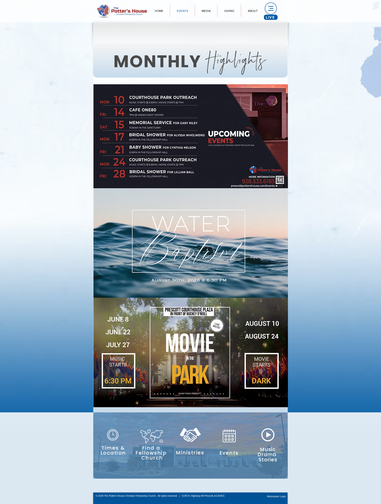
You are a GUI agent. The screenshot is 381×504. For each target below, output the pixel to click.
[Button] (190, 439)
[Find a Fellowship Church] (151, 438)
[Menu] (271, 8)
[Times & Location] (112, 438)
